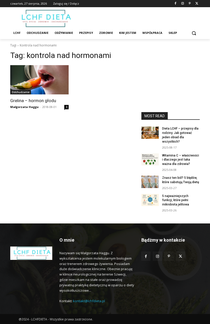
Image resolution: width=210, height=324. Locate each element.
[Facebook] (175, 4)
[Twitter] (197, 4)
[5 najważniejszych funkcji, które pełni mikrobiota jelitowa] (150, 200)
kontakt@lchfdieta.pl (89, 301)
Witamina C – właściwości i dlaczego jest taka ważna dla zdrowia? (180, 160)
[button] (194, 33)
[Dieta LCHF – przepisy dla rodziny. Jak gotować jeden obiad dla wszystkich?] (150, 132)
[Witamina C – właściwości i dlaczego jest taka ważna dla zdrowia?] (150, 159)
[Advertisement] (170, 84)
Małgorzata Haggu (24, 107)
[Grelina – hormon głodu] (39, 79)
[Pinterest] (190, 4)
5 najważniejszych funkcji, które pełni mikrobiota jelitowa (175, 200)
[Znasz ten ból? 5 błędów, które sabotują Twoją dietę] (150, 182)
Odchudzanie (20, 92)
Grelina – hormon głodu (33, 100)
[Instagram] (183, 4)
